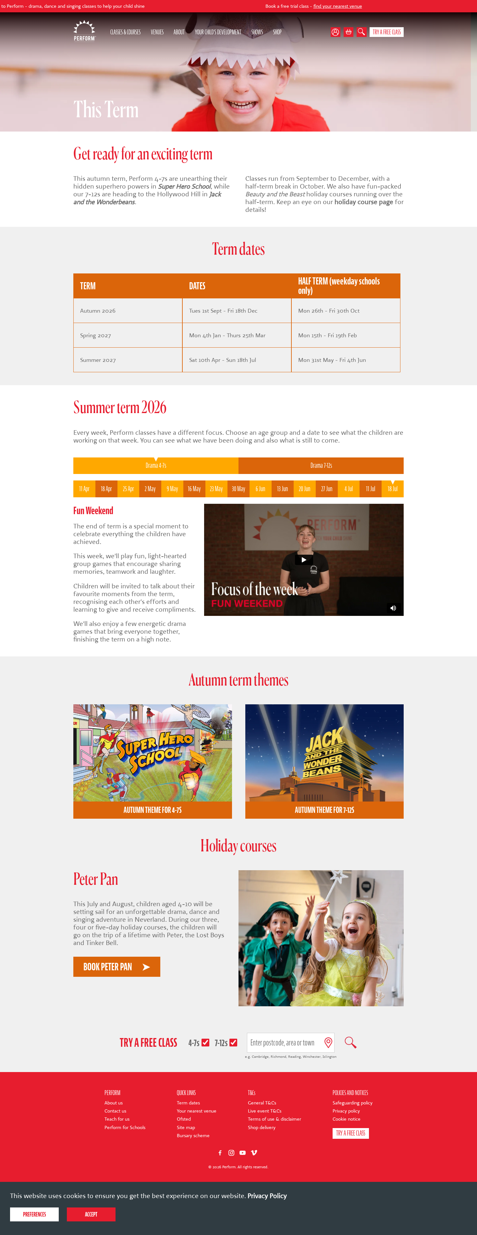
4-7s (194, 1042)
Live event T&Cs (264, 1111)
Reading (294, 1057)
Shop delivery (261, 1127)
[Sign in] (337, 32)
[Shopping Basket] (349, 32)
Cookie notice (347, 1119)
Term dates (188, 1103)
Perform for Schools (124, 1127)
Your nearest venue (196, 1111)
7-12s (221, 1042)
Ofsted (184, 1119)
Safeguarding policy (353, 1103)
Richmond (278, 1057)
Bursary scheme (193, 1135)
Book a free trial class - (254, 6)
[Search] (362, 32)
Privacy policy (346, 1111)
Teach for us (116, 1119)
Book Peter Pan (107, 967)
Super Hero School (184, 186)
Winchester (312, 1057)
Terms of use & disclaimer (274, 1119)
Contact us (115, 1111)
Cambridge (260, 1057)
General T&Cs (262, 1103)
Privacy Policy (267, 1196)
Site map (186, 1127)
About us (113, 1103)
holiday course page (364, 202)
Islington (329, 1057)
